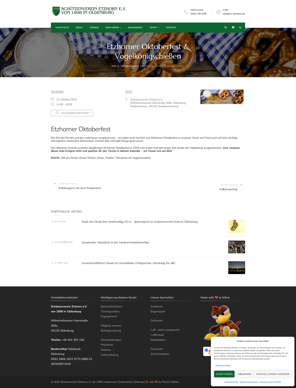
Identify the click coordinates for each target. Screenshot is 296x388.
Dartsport (156, 320)
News (79, 27)
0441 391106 (198, 13)
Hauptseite (62, 27)
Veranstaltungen (111, 340)
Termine (94, 27)
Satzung (106, 350)
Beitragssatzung (111, 330)
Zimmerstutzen (160, 354)
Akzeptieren (224, 374)
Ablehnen (244, 374)
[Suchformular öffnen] (240, 27)
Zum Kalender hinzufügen (74, 113)
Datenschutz (126, 382)
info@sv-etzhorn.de (234, 13)
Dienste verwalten (223, 365)
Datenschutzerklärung (249, 382)
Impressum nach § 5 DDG (270, 382)
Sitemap (139, 382)
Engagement (135, 27)
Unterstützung (109, 355)
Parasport (157, 349)
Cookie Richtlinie (231, 382)
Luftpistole (157, 335)
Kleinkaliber (158, 340)
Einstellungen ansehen (273, 374)
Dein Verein (112, 27)
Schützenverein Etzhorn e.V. (146, 99)
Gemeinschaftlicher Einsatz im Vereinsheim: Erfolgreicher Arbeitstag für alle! (128, 263)
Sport (153, 27)
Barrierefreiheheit (111, 306)
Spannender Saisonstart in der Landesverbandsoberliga (115, 242)
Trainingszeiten (110, 311)
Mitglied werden (111, 325)
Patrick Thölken (170, 382)
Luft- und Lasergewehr (165, 330)
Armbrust (156, 306)
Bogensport (158, 311)
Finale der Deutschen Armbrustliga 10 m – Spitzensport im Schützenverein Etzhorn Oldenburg (140, 221)
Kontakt (171, 27)
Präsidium (107, 345)
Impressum (110, 382)
